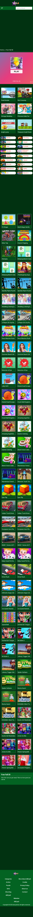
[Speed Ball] (8, 622)
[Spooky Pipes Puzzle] (8, 288)
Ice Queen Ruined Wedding (10, 609)
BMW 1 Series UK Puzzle (10, 545)
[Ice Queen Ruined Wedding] (8, 606)
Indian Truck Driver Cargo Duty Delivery (14, 513)
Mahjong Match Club (24, 259)
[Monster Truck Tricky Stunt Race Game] (24, 479)
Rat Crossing (22, 100)
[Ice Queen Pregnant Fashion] (24, 765)
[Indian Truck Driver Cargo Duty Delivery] (8, 510)
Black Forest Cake (23, 450)
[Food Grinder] (8, 97)
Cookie (25, 882)
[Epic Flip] (8, 495)
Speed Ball (5, 624)
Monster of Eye (7, 370)
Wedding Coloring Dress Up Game (12, 306)
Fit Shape (5, 227)
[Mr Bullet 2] (24, 638)
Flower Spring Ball (23, 752)
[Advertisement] (16, 28)
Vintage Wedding (6, 116)
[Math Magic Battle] (24, 224)
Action (8, 142)
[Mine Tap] (8, 240)
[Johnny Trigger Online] (24, 654)
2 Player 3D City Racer (9, 322)
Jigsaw (25, 160)
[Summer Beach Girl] (8, 351)
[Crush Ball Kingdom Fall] (24, 399)
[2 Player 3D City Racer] (8, 320)
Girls (8, 888)
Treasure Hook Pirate (24, 132)
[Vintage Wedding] (8, 113)
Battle (8, 137)
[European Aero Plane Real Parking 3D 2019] (8, 526)
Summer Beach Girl (8, 354)
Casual (25, 142)
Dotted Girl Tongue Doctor (10, 640)
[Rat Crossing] (25, 97)
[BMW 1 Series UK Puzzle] (8, 542)
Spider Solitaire (22, 672)
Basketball (10, 160)
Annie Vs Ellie (22, 736)
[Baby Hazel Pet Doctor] (8, 558)
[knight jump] (8, 129)
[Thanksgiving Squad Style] (24, 272)
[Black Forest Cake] (24, 447)
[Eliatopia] (8, 256)
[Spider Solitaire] (24, 669)
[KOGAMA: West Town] (24, 701)
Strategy (26, 155)
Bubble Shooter (8, 155)
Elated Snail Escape (24, 386)
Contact (24, 892)
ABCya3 (8, 895)
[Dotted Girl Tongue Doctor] (24, 622)
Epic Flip (4, 497)
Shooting (26, 137)
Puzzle (8, 885)
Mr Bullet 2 (21, 640)
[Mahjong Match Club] (24, 256)
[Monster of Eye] (8, 367)
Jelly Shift (5, 386)
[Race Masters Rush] (8, 336)
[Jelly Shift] (8, 383)
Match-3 (25, 173)
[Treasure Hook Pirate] (25, 129)
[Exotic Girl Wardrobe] (24, 717)
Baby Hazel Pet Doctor (9, 561)
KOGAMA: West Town (25, 704)
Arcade (9, 151)
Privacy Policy (24, 885)
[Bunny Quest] (24, 685)
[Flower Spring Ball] (24, 749)
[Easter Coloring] (24, 431)
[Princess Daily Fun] (25, 113)
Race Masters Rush (8, 338)
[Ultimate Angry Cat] (8, 590)
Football (25, 146)
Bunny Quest (22, 688)
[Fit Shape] (8, 224)
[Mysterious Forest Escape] (24, 463)
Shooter (9, 164)
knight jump (5, 132)
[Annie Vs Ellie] (24, 733)
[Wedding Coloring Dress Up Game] (8, 304)
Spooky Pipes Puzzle (8, 291)
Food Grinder (5, 100)
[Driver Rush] (8, 574)
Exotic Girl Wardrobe (24, 720)
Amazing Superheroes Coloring (12, 434)
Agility (25, 168)
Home (2, 50)
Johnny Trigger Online (25, 656)
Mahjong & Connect (25, 150)
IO (24, 164)
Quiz (8, 146)
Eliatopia (5, 259)
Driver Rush (5, 577)
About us (25, 888)
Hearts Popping (23, 243)
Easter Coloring (23, 434)
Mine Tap (5, 243)
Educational (10, 168)
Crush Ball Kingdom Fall (25, 402)
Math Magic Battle (24, 227)
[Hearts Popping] (24, 240)
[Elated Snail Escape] (24, 383)
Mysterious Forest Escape (10, 481)
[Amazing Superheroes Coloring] (24, 415)
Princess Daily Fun (23, 116)
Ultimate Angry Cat (8, 593)
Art (7, 173)
